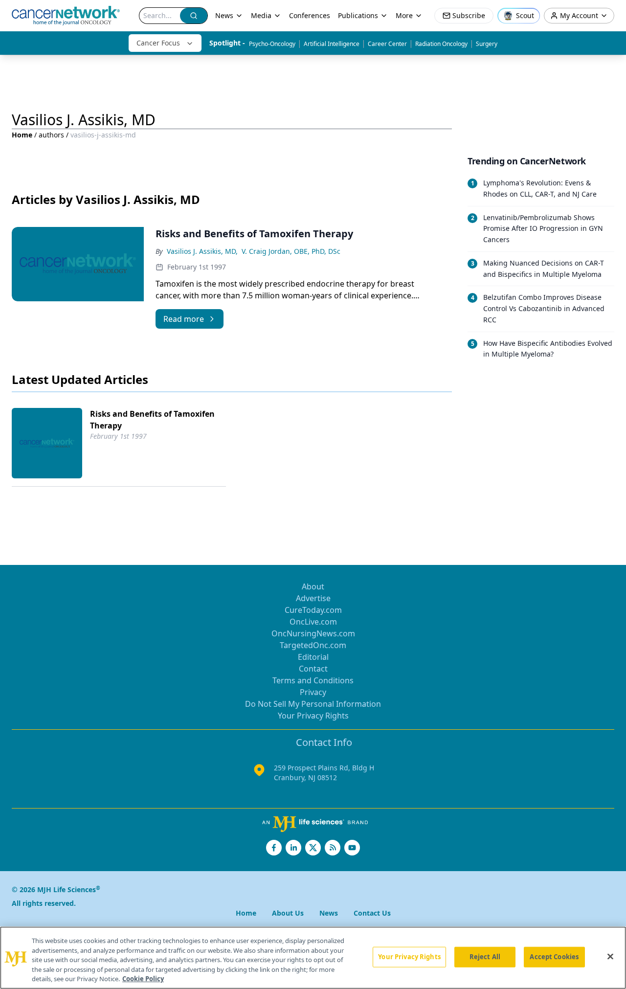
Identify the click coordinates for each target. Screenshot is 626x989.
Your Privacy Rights (313, 715)
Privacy (313, 692)
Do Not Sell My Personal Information (313, 703)
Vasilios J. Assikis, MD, (202, 251)
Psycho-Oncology (272, 44)
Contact (313, 668)
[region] (313, 957)
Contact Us (372, 913)
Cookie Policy (143, 978)
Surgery (486, 44)
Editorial (313, 657)
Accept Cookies (554, 956)
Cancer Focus (158, 42)
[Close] (610, 956)
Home (22, 134)
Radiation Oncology (441, 44)
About (313, 586)
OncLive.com (313, 621)
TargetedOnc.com (313, 645)
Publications (358, 15)
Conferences (309, 15)
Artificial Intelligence (331, 44)
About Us (288, 913)
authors (51, 134)
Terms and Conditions (313, 680)
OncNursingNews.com (313, 633)
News (224, 15)
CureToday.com (313, 610)
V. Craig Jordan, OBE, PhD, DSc (291, 251)
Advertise (313, 598)
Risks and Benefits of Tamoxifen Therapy (152, 419)
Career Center (387, 44)
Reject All (485, 956)
